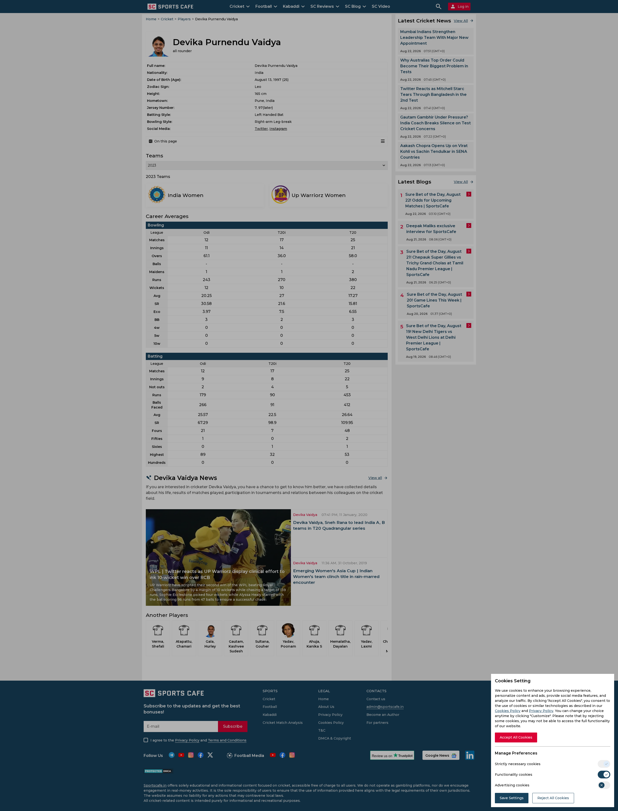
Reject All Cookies (553, 798)
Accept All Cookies (516, 737)
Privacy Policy (541, 711)
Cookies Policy (507, 711)
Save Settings (512, 798)
